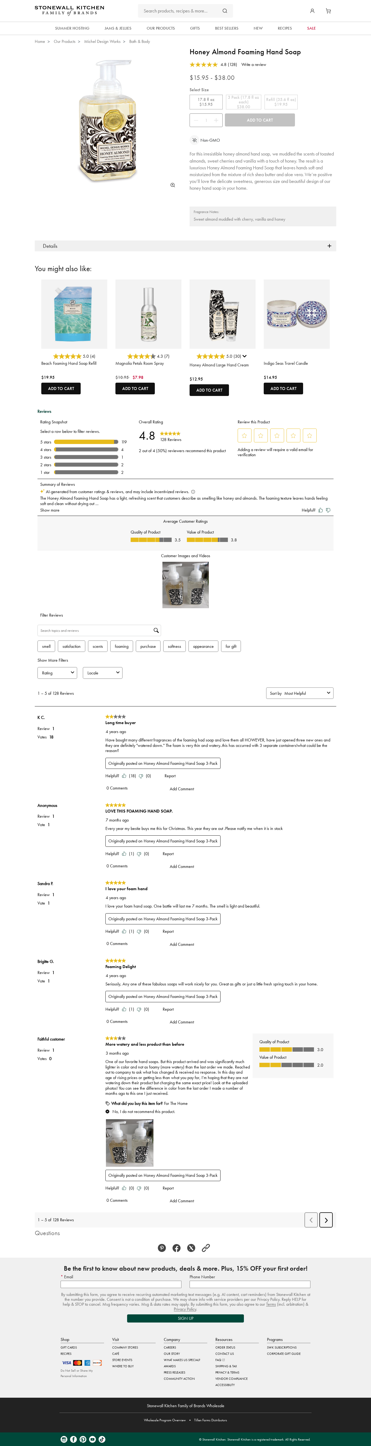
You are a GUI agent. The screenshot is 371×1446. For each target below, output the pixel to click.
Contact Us (224, 1354)
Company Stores (125, 1347)
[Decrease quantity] (195, 120)
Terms (271, 1304)
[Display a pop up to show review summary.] (245, 357)
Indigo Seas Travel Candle (286, 363)
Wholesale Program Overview (165, 1420)
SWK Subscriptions (282, 1347)
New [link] (258, 28)
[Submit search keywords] (225, 11)
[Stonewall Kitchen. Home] (69, 11)
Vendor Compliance (231, 1379)
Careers (170, 1347)
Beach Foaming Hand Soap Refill (68, 363)
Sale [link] (311, 28)
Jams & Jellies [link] (118, 28)
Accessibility (225, 1385)
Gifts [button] (195, 28)
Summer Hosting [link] (72, 28)
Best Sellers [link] (226, 28)
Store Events (122, 1360)
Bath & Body (139, 41)
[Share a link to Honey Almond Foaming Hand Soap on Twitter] (193, 1248)
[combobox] (185, 11)
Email (68, 1276)
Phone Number (202, 1276)
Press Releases (174, 1372)
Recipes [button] (285, 28)
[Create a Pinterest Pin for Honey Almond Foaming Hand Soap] (163, 1248)
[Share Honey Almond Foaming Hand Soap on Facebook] (178, 1248)
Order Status (225, 1347)
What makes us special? (182, 1360)
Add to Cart (260, 120)
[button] (312, 10)
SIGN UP (185, 1318)
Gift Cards (69, 1347)
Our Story (172, 1354)
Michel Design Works (102, 41)
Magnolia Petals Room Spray (139, 363)
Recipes (66, 1354)
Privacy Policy (185, 1309)
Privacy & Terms (227, 1372)
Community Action (179, 1379)
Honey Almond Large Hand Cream (219, 365)
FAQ (218, 1360)
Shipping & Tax (226, 1366)
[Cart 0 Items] (329, 10)
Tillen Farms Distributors (210, 1420)
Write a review (253, 64)
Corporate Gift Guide (284, 1354)
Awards (170, 1366)
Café (115, 1354)
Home (40, 41)
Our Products (65, 41)
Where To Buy (123, 1366)
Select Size (199, 90)
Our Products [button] (161, 28)
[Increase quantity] (217, 120)
